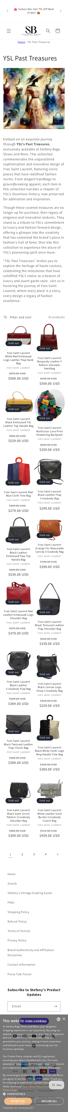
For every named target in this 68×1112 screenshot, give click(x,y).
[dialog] (34, 1063)
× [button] (63, 1019)
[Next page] (57, 854)
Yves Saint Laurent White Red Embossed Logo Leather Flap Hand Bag (18, 358)
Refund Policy (17, 921)
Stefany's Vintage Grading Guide (30, 893)
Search (12, 883)
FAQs (11, 902)
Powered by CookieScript (18, 1108)
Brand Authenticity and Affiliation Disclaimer (31, 952)
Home (21, 42)
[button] (9, 31)
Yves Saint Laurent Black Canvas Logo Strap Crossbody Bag (49, 687)
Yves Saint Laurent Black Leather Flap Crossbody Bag (49, 495)
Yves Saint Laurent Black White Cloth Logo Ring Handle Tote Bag (49, 751)
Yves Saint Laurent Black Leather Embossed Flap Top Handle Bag (18, 554)
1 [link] (10, 854)
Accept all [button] (18, 1101)
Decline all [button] (49, 1101)
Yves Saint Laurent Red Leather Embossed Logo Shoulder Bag (18, 614)
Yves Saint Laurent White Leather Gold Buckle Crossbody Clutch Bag (49, 815)
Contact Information (22, 965)
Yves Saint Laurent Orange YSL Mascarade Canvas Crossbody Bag (49, 548)
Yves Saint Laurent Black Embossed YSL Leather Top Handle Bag (18, 422)
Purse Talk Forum (20, 974)
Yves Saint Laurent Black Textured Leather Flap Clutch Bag (18, 744)
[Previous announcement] (7, 11)
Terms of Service (19, 931)
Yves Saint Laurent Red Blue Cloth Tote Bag (18, 493)
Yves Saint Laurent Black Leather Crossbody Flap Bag (18, 685)
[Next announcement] (60, 11)
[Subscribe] (55, 1006)
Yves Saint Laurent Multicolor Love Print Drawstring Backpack (49, 431)
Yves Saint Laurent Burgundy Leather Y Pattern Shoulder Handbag (49, 363)
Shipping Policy (18, 912)
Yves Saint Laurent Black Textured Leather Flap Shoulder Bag (49, 625)
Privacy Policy (17, 940)
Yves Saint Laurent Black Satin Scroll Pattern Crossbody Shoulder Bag (18, 815)
